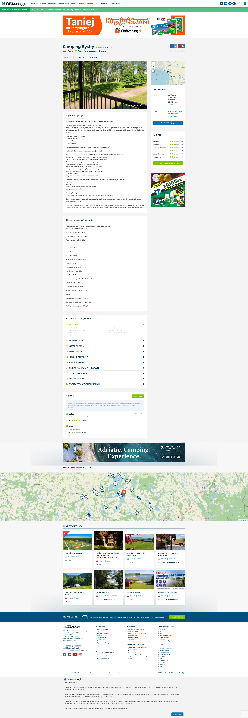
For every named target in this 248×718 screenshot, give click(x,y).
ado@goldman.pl (71, 640)
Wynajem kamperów (165, 643)
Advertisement (102, 637)
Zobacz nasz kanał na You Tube (136, 655)
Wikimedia (245, 520)
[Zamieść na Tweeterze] (175, 46)
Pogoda (130, 651)
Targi (161, 666)
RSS (98, 641)
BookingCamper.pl (133, 637)
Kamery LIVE (132, 653)
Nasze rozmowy (164, 660)
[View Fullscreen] (153, 70)
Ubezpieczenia (101, 647)
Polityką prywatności (103, 708)
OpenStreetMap (175, 84)
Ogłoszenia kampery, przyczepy (137, 633)
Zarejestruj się (101, 631)
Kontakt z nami (101, 639)
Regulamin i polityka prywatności (106, 643)
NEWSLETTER (71, 616)
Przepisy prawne (164, 650)
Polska (161, 631)
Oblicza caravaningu (165, 641)
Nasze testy (163, 656)
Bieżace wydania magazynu (104, 657)
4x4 (161, 658)
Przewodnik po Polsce (166, 635)
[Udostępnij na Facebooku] (172, 46)
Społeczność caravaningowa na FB (137, 657)
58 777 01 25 (69, 635)
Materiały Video (132, 649)
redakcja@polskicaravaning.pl (75, 638)
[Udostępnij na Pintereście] (179, 46)
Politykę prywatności (99, 687)
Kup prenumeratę (102, 655)
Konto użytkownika (102, 629)
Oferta (67, 57)
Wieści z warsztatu (165, 654)
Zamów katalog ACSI (103, 658)
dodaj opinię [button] (137, 396)
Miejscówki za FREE (133, 631)
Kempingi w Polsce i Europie (136, 629)
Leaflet (167, 84)
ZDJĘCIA (81, 57)
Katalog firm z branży (134, 635)
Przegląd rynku (164, 647)
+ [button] (153, 64)
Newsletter (100, 645)
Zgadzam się (177, 714)
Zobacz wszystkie (168, 163)
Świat (161, 633)
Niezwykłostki (163, 662)
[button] (105, 324)
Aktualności (163, 629)
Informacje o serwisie (103, 633)
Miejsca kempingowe (15, 9)
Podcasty (162, 664)
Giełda (130, 658)
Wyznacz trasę (166, 123)
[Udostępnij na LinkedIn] (183, 46)
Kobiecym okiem (164, 637)
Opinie (95, 57)
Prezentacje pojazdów (166, 648)
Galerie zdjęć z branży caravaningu (137, 647)
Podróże (162, 645)
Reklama (100, 635)
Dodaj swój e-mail (176, 617)
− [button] (153, 66)
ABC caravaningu (164, 639)
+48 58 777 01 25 (73, 636)
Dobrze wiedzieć (164, 652)
